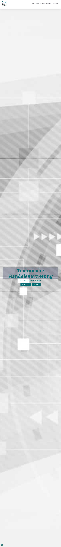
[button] (2, 545)
